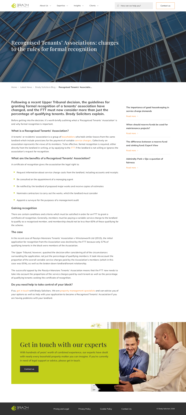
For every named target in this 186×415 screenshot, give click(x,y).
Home (14, 87)
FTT (73, 147)
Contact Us (126, 409)
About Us (44, 5)
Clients (92, 5)
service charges (83, 140)
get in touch (23, 290)
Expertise (61, 5)
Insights (77, 5)
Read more (131, 116)
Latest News (26, 87)
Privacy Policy (84, 409)
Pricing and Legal (61, 409)
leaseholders (68, 136)
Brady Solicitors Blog (45, 87)
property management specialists (77, 290)
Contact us (165, 5)
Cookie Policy (106, 409)
